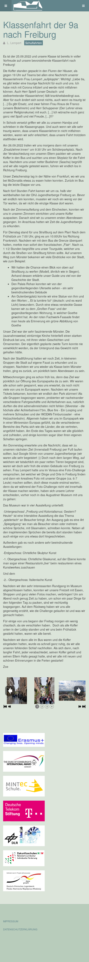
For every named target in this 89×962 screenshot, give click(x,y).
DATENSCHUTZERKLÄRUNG (20, 929)
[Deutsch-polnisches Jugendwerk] (24, 880)
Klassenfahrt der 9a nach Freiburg (40, 29)
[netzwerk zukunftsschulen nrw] (23, 858)
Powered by (22, 940)
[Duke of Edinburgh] (24, 761)
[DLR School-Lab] (24, 835)
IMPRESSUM (10, 921)
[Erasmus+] (24, 740)
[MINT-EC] (24, 786)
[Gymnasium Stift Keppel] (28, 5)
